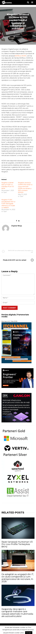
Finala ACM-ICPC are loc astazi (14, 260)
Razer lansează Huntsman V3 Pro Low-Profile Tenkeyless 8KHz (17, 544)
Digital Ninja (18, 36)
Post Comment (9, 308)
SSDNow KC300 (20, 56)
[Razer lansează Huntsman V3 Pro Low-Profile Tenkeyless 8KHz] (18, 528)
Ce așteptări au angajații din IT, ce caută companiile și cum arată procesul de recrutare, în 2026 (18, 578)
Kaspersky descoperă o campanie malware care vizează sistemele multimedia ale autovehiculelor (17, 613)
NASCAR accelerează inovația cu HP (20, 251)
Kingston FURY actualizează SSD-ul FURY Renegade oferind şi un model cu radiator (8, 203)
